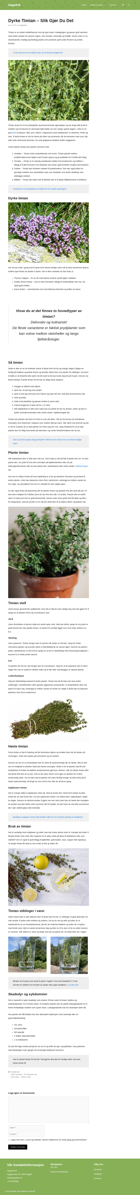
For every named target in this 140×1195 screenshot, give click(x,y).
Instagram (98, 1174)
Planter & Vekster (96, 5)
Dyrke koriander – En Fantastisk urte (24, 1074)
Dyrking (112, 5)
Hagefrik (14, 5)
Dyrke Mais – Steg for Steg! (21, 1077)
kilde (14, 133)
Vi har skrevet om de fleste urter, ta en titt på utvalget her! (38, 53)
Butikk (84, 5)
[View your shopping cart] (123, 5)
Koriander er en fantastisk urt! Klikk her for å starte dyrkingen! (39, 189)
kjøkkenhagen (82, 466)
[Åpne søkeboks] (129, 5)
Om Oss (54, 1167)
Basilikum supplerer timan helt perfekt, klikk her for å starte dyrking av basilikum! (48, 817)
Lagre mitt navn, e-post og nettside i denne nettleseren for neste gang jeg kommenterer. (49, 1140)
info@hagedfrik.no (14, 1178)
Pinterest (97, 1178)
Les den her (72, 985)
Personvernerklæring (59, 1172)
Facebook (98, 1169)
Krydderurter (15, 1072)
